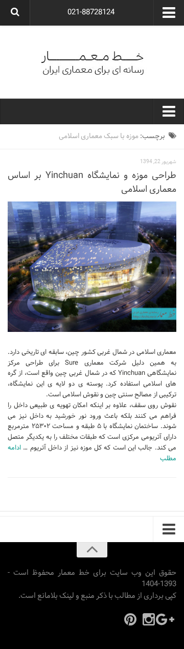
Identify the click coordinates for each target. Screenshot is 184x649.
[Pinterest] (130, 619)
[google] (167, 619)
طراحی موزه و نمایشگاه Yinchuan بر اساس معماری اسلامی (92, 182)
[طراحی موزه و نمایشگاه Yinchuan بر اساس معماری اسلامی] (92, 267)
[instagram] (149, 619)
